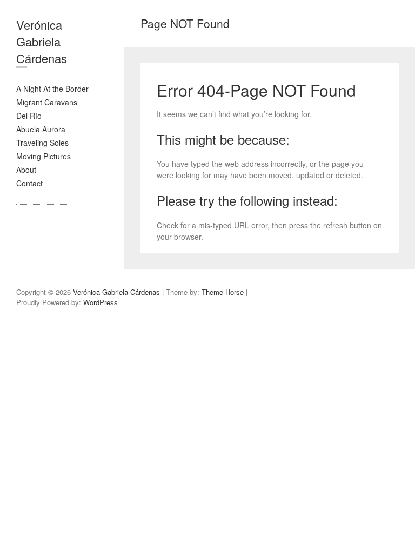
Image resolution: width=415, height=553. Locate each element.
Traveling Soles (42, 142)
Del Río (29, 115)
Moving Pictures (43, 156)
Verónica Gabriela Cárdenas (41, 41)
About (26, 169)
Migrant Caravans (46, 102)
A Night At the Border (52, 88)
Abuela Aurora (40, 129)
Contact (29, 183)
